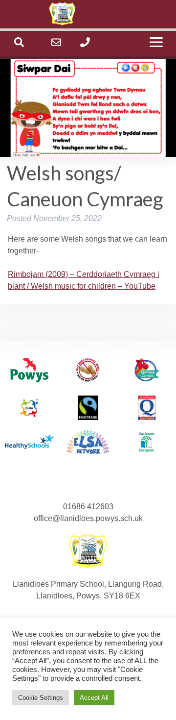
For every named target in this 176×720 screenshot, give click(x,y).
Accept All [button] (94, 697)
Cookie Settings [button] (40, 697)
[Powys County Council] (29, 372)
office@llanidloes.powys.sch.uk (88, 518)
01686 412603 (88, 506)
